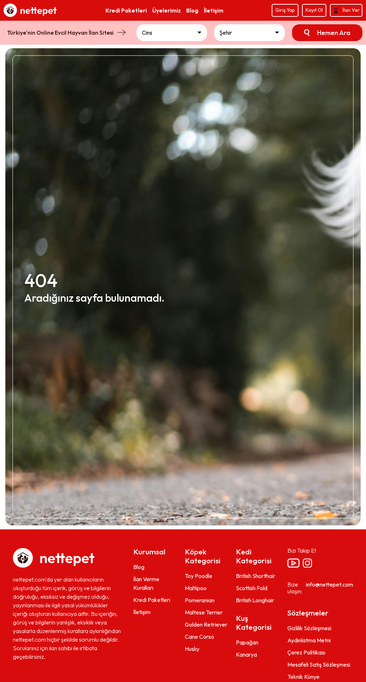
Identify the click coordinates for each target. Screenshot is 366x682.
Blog (138, 566)
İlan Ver (351, 10)
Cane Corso (199, 636)
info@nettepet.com (329, 584)
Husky (192, 648)
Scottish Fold (251, 588)
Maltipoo (196, 588)
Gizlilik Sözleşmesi (309, 628)
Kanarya (246, 654)
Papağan (247, 642)
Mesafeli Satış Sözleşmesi (318, 664)
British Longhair (255, 600)
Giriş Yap (285, 10)
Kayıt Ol (314, 10)
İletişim (141, 612)
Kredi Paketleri (151, 599)
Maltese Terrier (204, 612)
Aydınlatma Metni (309, 640)
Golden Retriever (206, 624)
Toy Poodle (198, 575)
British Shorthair (255, 575)
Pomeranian (199, 600)
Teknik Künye (303, 676)
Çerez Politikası (306, 652)
